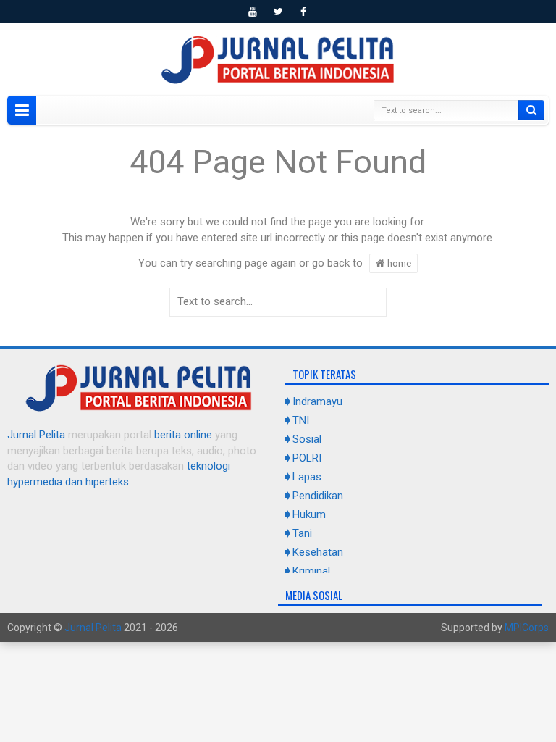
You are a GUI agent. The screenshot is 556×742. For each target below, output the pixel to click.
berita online (183, 434)
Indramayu (317, 401)
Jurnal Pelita (36, 434)
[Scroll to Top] (278, 725)
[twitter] (278, 11)
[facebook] (303, 11)
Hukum (309, 514)
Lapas (306, 476)
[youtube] (252, 11)
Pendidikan (317, 495)
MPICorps (527, 627)
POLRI (306, 457)
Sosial (306, 439)
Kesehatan (317, 552)
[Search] (531, 110)
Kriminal (311, 571)
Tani (302, 533)
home (398, 263)
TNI (300, 420)
